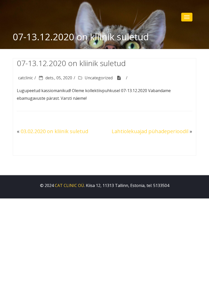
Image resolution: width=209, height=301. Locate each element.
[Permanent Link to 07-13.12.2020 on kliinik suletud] (120, 78)
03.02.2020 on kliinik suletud (54, 131)
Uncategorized (99, 78)
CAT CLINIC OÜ (69, 185)
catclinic (25, 78)
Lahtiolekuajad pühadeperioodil (150, 131)
